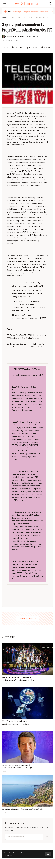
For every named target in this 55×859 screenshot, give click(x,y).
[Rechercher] (50, 3)
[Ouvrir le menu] (4, 3)
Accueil (5, 17)
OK (48, 854)
